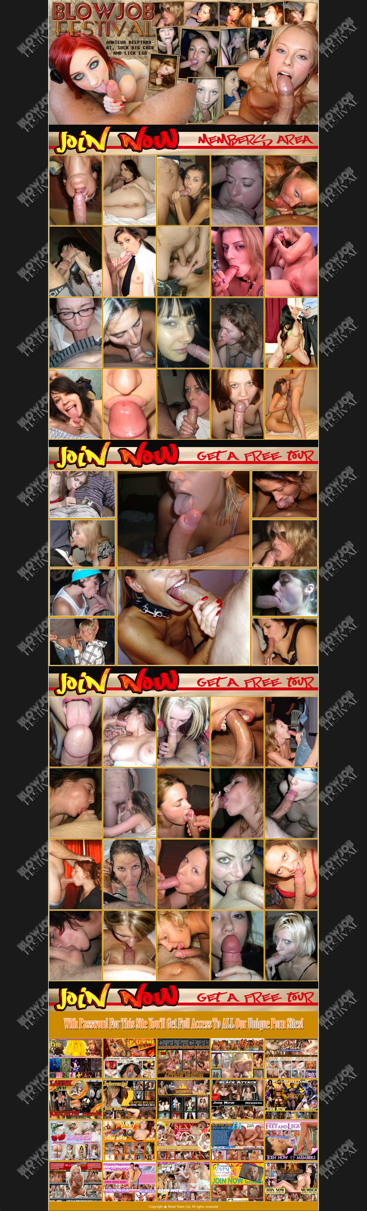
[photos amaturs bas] (252, 1010)
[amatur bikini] (118, 1010)
